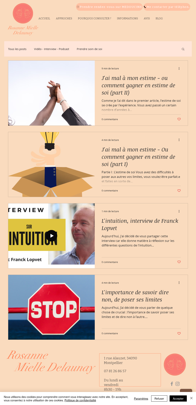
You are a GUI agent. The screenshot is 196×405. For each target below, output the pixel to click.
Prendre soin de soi (89, 49)
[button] (127, 18)
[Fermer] (191, 398)
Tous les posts (17, 49)
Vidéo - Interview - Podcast (51, 49)
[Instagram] (177, 384)
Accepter (178, 398)
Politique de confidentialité (80, 400)
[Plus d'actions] (180, 68)
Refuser (159, 398)
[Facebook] (172, 384)
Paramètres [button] (141, 398)
